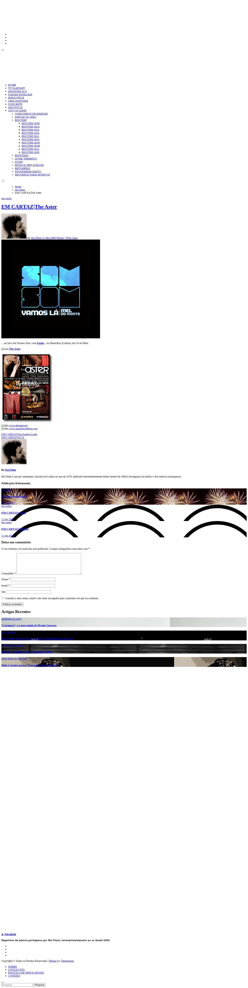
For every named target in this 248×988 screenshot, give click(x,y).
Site (3, 591)
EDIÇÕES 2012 (30, 133)
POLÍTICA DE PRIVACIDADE (26, 972)
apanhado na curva (11, 618)
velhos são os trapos (12, 645)
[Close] (2, 982)
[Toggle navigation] (2, 49)
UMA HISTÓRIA (18, 101)
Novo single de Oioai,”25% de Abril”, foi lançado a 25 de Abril (37, 638)
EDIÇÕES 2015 (30, 152)
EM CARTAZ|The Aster (29, 207)
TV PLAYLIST (16, 88)
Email (5, 585)
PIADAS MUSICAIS (20, 94)
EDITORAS (21, 155)
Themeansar (67, 960)
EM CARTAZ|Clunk (13, 512)
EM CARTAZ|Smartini (15, 529)
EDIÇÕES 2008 (31, 146)
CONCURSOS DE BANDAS (31, 113)
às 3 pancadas (8, 632)
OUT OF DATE (17, 110)
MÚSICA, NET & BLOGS (29, 165)
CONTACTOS (16, 969)
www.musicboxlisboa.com (23, 428)
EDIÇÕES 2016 (30, 149)
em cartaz (6, 198)
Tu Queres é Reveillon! (14, 496)
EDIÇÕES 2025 (31, 123)
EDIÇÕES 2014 (30, 126)
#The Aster (72, 238)
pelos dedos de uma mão (14, 658)
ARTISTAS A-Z (17, 91)
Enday (41, 343)
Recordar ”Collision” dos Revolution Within (26, 652)
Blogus (53, 960)
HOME (12, 85)
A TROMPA (49, 13)
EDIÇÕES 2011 (30, 136)
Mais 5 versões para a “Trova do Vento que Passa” (30, 665)
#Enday (60, 238)
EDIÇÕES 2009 (31, 142)
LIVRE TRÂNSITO (26, 158)
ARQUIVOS (15, 107)
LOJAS (19, 162)
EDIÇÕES (20, 120)
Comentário (8, 573)
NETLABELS (22, 168)
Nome (5, 579)
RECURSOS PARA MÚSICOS (32, 174)
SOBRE (12, 966)
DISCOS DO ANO (25, 117)
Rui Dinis (36, 238)
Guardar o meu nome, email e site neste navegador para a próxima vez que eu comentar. (52, 598)
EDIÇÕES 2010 (30, 139)
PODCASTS (15, 104)
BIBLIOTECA (16, 97)
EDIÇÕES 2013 (30, 130)
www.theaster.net (18, 425)
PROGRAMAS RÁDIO (28, 171)
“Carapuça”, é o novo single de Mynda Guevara (28, 625)
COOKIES (14, 975)
